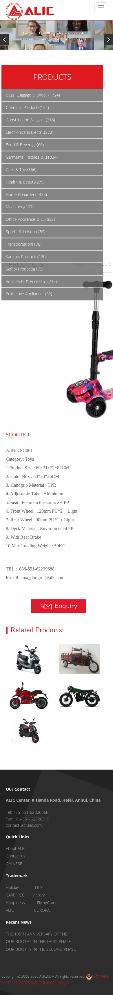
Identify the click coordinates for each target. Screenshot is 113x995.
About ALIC (16, 848)
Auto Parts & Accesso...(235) (31, 281)
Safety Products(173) (24, 269)
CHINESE (14, 863)
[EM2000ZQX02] (79, 659)
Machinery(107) (20, 207)
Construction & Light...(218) (30, 120)
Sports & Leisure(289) (25, 231)
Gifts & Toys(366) (21, 169)
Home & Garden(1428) (26, 194)
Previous (4, 39)
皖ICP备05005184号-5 (51, 982)
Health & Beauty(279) (25, 182)
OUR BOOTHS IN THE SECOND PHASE (41, 949)
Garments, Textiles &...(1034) (32, 157)
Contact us (15, 856)
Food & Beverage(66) (25, 144)
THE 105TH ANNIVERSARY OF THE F (38, 934)
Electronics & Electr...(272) (29, 132)
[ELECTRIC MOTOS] (29, 695)
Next (108, 39)
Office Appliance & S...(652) (30, 219)
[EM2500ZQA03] (29, 659)
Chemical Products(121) (27, 107)
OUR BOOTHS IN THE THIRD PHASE (38, 941)
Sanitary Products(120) (26, 256)
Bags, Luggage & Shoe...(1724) (33, 95)
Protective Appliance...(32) (29, 294)
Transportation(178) (23, 244)
